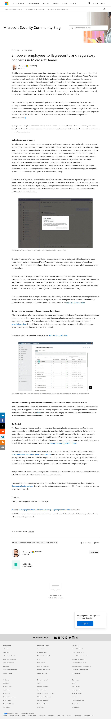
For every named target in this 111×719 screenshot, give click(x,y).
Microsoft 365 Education (78, 659)
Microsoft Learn (41, 690)
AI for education (76, 673)
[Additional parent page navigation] (24, 9)
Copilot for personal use (9, 662)
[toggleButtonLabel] (104, 9)
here (39, 412)
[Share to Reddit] (66, 637)
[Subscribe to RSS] (73, 637)
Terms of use (42, 715)
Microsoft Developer (42, 686)
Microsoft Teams (7, 700)
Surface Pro (6, 649)
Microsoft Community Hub (12, 9)
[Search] (89, 3)
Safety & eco (60, 715)
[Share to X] (62, 637)
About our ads (77, 715)
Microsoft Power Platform (9, 697)
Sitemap (5, 715)
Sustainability (75, 707)
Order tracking (41, 662)
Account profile (41, 649)
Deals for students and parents (80, 669)
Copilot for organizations (9, 659)
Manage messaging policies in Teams (63, 443)
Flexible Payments (42, 673)
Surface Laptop (6, 652)
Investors (74, 697)
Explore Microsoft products (10, 669)
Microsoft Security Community (36, 9)
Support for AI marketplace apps (45, 693)
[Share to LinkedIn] (55, 637)
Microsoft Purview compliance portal (25, 454)
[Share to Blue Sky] (70, 637)
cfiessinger (22, 66)
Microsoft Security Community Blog (57, 9)
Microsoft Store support (43, 656)
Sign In (102, 3)
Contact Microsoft (14, 715)
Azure (38, 683)
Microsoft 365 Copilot (8, 704)
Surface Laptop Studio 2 (9, 656)
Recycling (68, 715)
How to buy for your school (79, 662)
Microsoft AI (6, 683)
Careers (74, 683)
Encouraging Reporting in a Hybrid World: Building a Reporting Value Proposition (45, 510)
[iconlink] (16, 564)
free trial (48, 454)
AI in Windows (6, 666)
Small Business (6, 707)
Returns (39, 659)
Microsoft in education (78, 649)
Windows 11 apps (7, 673)
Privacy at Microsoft (77, 693)
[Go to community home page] (6, 3)
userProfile (94, 552)
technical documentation (75, 302)
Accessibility (75, 704)
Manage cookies (32, 715)
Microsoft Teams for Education (80, 656)
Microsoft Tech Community (44, 697)
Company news (76, 690)
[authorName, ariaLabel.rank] (14, 67)
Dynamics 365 (6, 690)
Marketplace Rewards (43, 704)
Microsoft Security (7, 686)
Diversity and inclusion (78, 700)
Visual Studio (40, 707)
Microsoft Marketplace (43, 700)
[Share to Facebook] (59, 637)
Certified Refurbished (42, 666)
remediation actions (19, 324)
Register (95, 3)
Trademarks (51, 715)
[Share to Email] (77, 637)
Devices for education (77, 652)
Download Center (42, 652)
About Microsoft (76, 686)
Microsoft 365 (6, 693)
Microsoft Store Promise (43, 669)
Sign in (85, 623)
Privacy (23, 715)
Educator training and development (81, 666)
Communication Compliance (22, 486)
